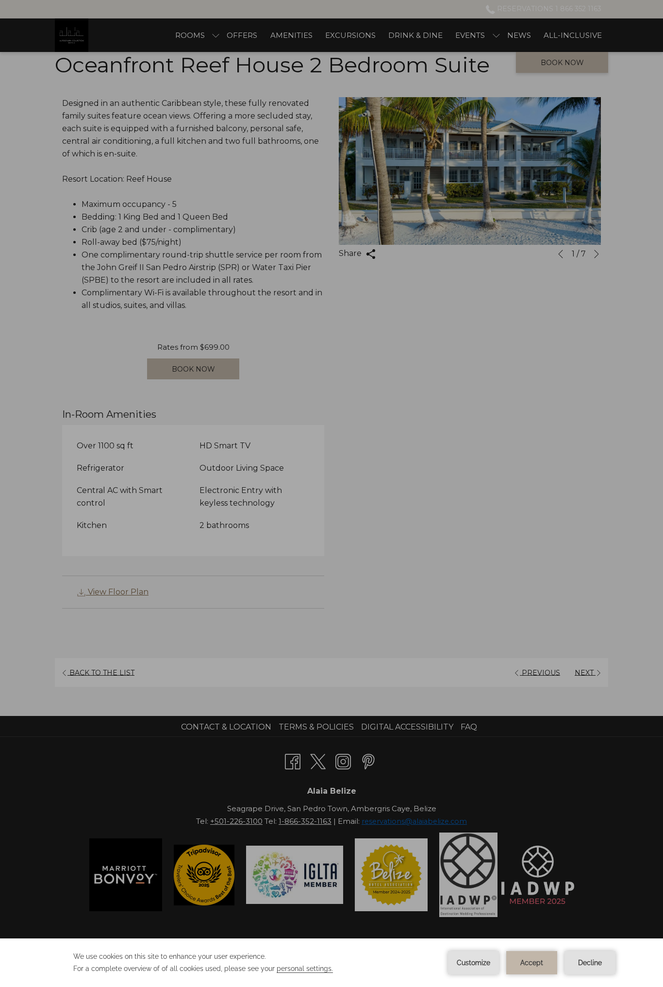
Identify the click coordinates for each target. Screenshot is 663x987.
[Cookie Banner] (331, 962)
